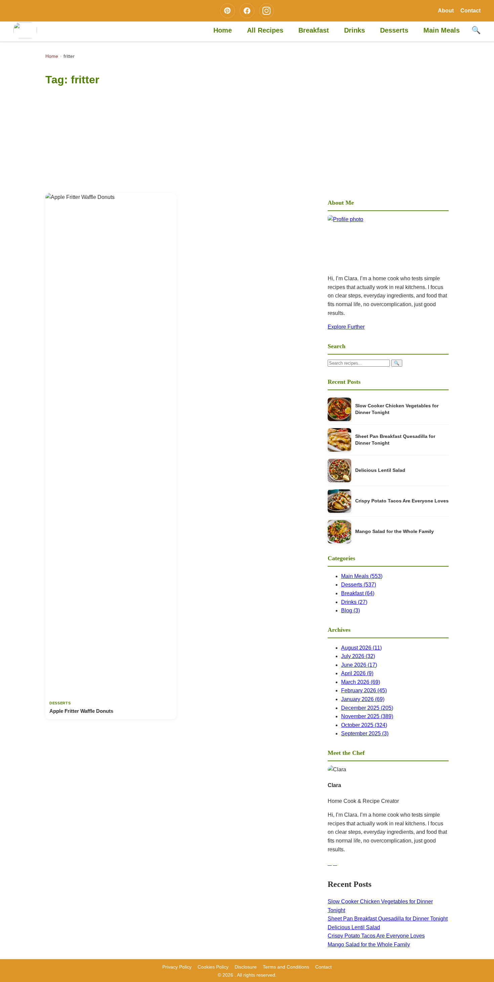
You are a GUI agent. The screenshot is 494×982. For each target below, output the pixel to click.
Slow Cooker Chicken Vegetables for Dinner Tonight (397, 409)
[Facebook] (247, 10)
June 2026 (359, 665)
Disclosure (246, 967)
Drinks (354, 30)
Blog (350, 610)
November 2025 (367, 716)
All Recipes (265, 30)
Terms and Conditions (286, 967)
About (446, 10)
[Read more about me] (388, 242)
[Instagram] (266, 10)
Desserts (394, 30)
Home (222, 30)
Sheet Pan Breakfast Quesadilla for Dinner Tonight (395, 440)
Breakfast (313, 30)
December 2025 (367, 708)
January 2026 (362, 699)
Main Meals (441, 30)
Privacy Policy (177, 967)
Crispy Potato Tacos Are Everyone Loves (402, 500)
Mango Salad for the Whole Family (394, 531)
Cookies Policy (213, 967)
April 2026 (357, 673)
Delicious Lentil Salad (380, 470)
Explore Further (346, 327)
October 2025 (364, 725)
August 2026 (361, 648)
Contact (470, 10)
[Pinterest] (227, 10)
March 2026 (360, 682)
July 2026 (358, 656)
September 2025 (364, 733)
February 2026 (364, 690)
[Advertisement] (247, 142)
